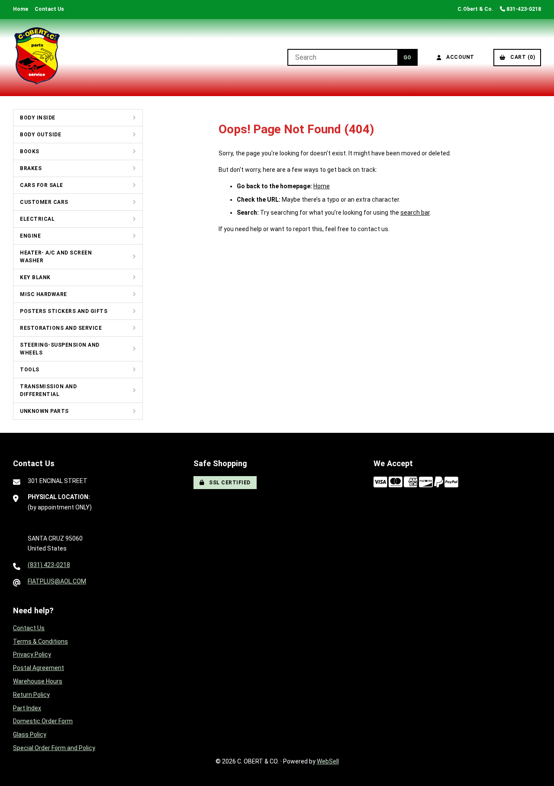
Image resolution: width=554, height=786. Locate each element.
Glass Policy (29, 734)
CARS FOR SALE (41, 185)
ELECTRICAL (37, 219)
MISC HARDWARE (43, 294)
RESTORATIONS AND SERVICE (61, 328)
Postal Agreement (38, 667)
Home (20, 9)
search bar (415, 212)
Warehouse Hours (37, 681)
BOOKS (29, 151)
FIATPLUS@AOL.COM (57, 581)
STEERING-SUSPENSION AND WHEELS (60, 349)
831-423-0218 (523, 9)
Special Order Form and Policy (54, 747)
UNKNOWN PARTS (44, 411)
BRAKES (31, 168)
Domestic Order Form (43, 721)
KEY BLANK (35, 277)
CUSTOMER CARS (44, 202)
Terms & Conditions (40, 641)
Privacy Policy (32, 654)
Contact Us (49, 9)
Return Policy (31, 694)
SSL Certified (228, 483)
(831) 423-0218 (49, 564)
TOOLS (29, 370)
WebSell (328, 761)
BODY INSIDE (37, 118)
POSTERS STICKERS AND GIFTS (63, 311)
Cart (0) (521, 57)
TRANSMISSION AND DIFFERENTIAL (48, 390)
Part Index (27, 708)
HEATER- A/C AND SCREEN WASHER (56, 257)
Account (458, 57)
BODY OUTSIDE (40, 135)
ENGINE (30, 236)
